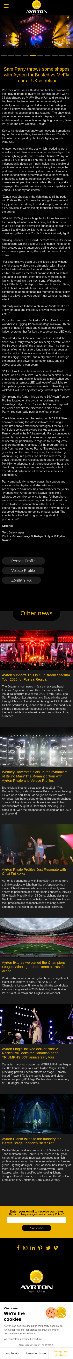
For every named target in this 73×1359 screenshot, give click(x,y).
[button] (4, 55)
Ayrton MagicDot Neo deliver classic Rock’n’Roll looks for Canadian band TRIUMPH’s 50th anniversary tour (30, 1053)
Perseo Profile (23, 561)
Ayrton (36, 7)
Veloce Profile (23, 570)
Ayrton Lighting (36, 1281)
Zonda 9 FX (21, 580)
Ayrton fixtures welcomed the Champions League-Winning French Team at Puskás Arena (34, 967)
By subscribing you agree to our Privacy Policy (36, 1213)
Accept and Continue (61, 1353)
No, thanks (12, 1353)
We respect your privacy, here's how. (23, 1339)
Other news (36, 613)
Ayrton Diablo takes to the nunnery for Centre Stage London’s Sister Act (31, 1141)
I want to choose (36, 1353)
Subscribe (36, 1228)
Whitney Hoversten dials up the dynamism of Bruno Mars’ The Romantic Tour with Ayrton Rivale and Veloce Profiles (34, 776)
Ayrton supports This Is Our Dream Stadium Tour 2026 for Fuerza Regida (36, 677)
